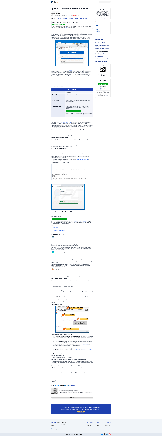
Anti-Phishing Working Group (76, 349)
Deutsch (97, 30)
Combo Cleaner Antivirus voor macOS (82, 159)
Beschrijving (59, 18)
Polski (97, 32)
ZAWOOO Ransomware (99, 39)
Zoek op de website (107, 425)
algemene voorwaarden (83, 221)
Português (98, 31)
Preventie (76, 18)
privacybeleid (75, 221)
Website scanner (106, 423)
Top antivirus (89, 425)
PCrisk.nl (52, 5)
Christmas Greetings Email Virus (66, 122)
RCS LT (66, 27)
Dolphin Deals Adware (99, 56)
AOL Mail (70, 70)
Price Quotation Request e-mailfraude (102, 48)
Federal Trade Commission (84, 344)
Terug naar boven (90, 399)
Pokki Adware (97, 59)
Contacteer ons (99, 423)
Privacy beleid (67, 434)
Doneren (81, 411)
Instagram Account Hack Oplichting (101, 58)
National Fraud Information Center (62, 350)
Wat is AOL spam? (55, 227)
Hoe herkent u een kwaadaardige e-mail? (59, 230)
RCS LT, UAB (53, 422)
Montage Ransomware (99, 41)
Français (97, 28)
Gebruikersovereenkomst (79, 434)
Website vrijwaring (72, 434)
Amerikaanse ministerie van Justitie (75, 350)
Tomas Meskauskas (57, 15)
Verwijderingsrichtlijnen (58, 5)
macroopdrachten (61, 375)
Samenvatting (65, 18)
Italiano (97, 29)
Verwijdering (71, 18)
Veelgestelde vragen (83, 18)
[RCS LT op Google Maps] (52, 429)
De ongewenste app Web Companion (101, 61)
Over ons (102, 17)
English (97, 25)
